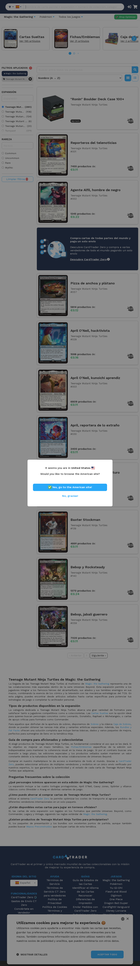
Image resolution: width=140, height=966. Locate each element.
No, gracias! (70, 495)
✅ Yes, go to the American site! (70, 487)
